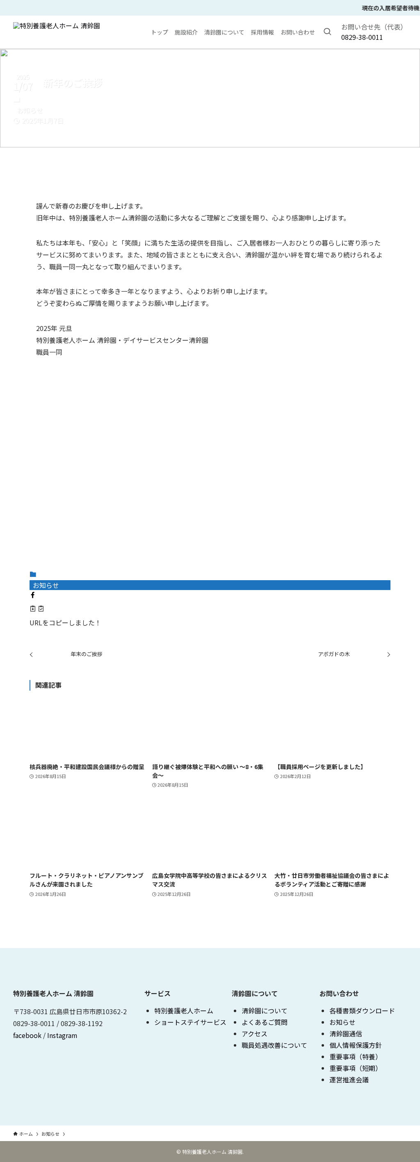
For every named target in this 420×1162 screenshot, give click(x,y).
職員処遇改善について (274, 1045)
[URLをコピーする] (37, 609)
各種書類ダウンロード (362, 1010)
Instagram (62, 1035)
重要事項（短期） (355, 1068)
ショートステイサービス (190, 1022)
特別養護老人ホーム (183, 1010)
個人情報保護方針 (355, 1045)
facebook (27, 1035)
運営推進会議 (349, 1079)
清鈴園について (265, 1010)
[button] (33, 595)
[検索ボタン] (327, 32)
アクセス (254, 1033)
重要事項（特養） (355, 1056)
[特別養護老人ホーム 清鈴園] (56, 32)
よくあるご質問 (265, 1022)
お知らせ (30, 110)
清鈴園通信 (345, 1033)
